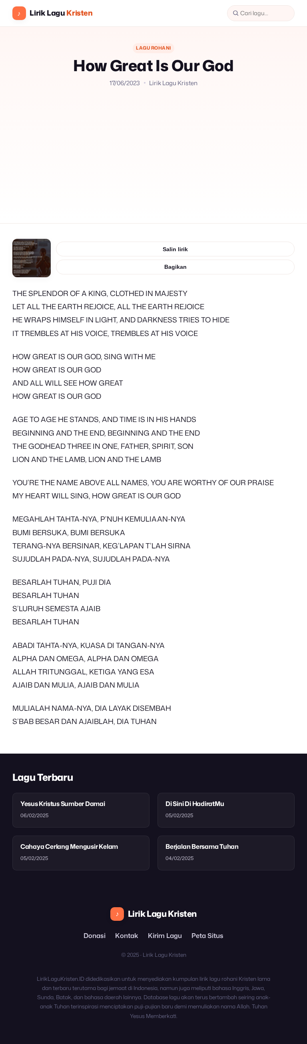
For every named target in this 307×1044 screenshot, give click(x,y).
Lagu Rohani (153, 47)
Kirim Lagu (165, 935)
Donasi (95, 935)
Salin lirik (175, 249)
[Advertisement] (153, 148)
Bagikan (175, 267)
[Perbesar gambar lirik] (31, 258)
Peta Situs (207, 935)
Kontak (126, 935)
